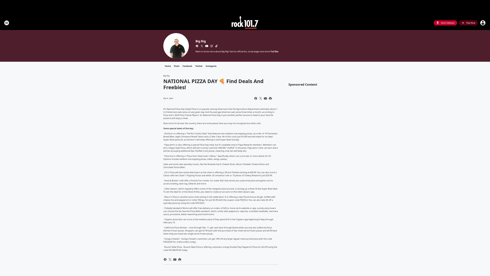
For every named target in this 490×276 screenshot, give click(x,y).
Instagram (211, 66)
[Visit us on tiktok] (216, 46)
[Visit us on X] (201, 46)
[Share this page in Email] (265, 98)
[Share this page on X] (260, 98)
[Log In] (483, 22)
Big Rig (200, 41)
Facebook (187, 66)
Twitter (199, 66)
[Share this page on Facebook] (256, 98)
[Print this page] (270, 98)
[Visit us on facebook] (197, 46)
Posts (176, 66)
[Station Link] (245, 23)
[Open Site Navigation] (6, 22)
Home (168, 66)
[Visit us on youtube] (206, 46)
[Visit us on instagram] (211, 46)
